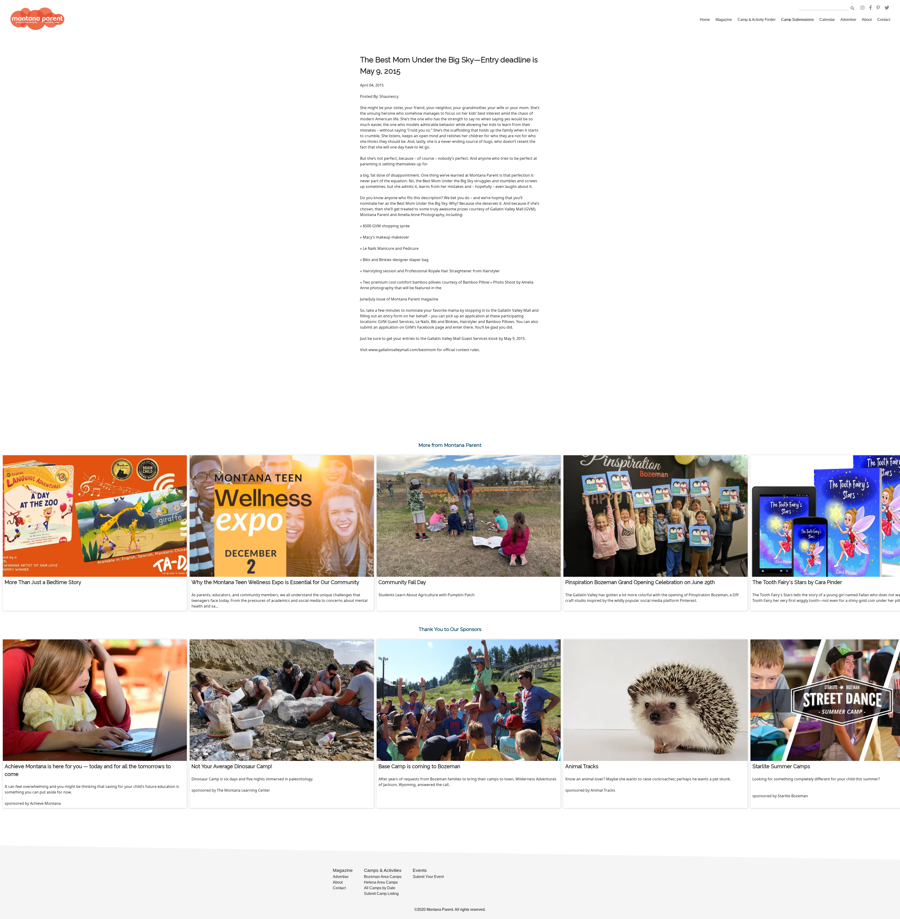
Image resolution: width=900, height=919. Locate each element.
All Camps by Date (379, 888)
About (867, 20)
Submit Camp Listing (381, 894)
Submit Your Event (428, 877)
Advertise (848, 20)
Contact (883, 20)
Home (705, 20)
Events (420, 870)
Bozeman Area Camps (382, 877)
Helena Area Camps (381, 882)
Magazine (724, 20)
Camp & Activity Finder (757, 20)
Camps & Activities (382, 870)
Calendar (827, 20)
